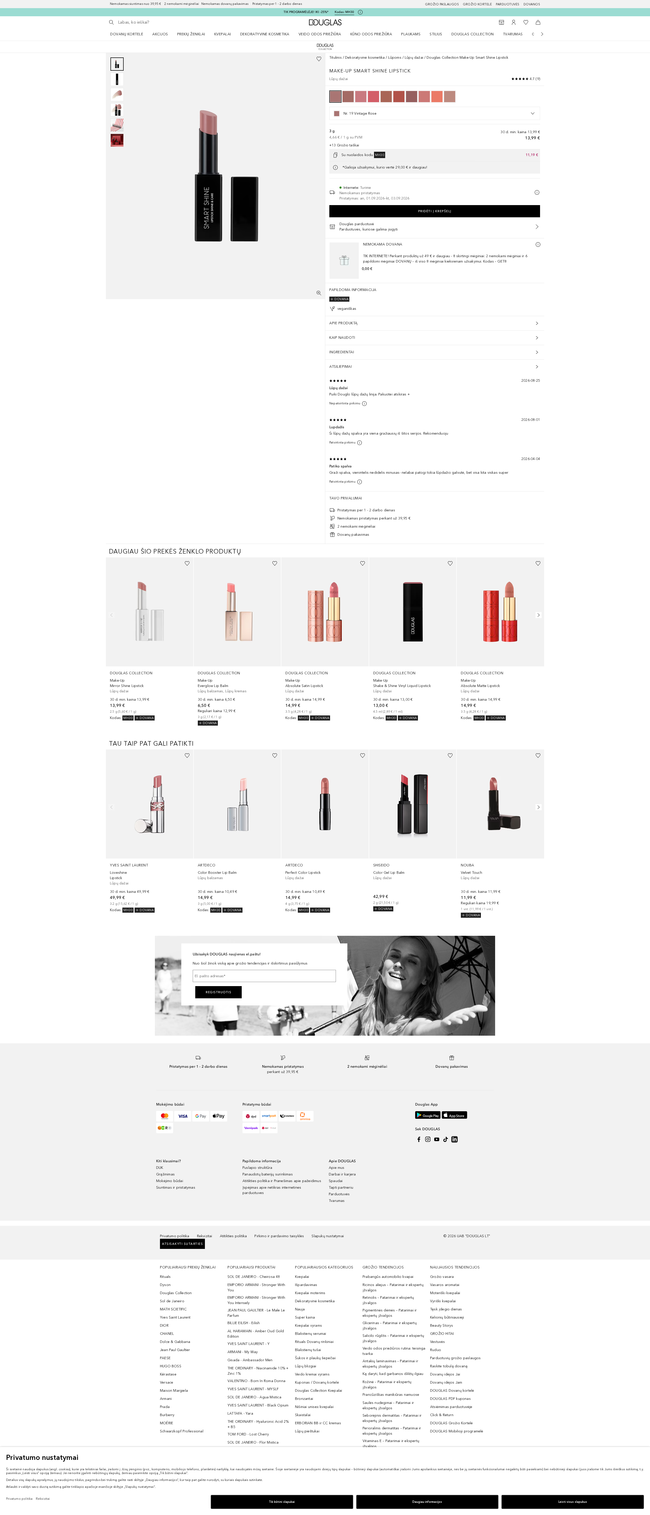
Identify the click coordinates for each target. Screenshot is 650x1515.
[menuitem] (130, 34)
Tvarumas (513, 34)
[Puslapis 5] (117, 125)
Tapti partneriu (341, 1187)
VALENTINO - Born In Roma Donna (256, 1381)
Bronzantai (304, 1399)
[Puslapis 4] (117, 109)
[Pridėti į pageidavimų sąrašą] (319, 59)
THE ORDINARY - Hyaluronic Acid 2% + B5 (258, 1424)
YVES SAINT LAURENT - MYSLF (253, 1389)
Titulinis (335, 57)
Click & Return (441, 1415)
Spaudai (336, 1181)
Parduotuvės (507, 4)
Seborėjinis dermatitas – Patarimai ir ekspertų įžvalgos (392, 1418)
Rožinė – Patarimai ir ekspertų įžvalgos (387, 1384)
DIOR (164, 1325)
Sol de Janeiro (172, 1301)
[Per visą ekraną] (319, 293)
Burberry (167, 1415)
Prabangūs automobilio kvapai (388, 1277)
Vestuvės (437, 1342)
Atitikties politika (233, 1236)
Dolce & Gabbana (175, 1342)
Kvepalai (222, 34)
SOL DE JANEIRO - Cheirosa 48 (254, 1277)
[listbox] (434, 113)
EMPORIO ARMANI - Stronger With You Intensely (256, 1300)
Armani (166, 1399)
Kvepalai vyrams (308, 1325)
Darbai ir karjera (342, 1174)
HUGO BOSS (170, 1366)
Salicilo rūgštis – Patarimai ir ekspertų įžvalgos (393, 1338)
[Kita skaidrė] (538, 34)
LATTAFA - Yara (240, 1413)
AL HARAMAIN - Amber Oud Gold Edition (256, 1334)
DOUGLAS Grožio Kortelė (451, 1423)
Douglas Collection (472, 34)
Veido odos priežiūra (320, 34)
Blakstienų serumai (310, 1334)
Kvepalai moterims (310, 1293)
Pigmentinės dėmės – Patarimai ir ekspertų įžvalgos (390, 1313)
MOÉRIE (166, 1423)
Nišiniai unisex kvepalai (314, 1407)
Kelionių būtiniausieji (447, 1317)
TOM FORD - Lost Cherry (248, 1434)
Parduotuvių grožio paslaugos (455, 1358)
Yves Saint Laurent (175, 1317)
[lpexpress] (287, 1116)
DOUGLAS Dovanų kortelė (452, 1390)
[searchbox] (155, 22)
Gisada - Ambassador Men (250, 1360)
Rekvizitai (204, 1236)
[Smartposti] (269, 1116)
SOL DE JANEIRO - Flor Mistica (253, 1442)
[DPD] (250, 1116)
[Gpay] (200, 1116)
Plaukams (410, 34)
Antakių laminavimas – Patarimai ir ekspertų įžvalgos (390, 1364)
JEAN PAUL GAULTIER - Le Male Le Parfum (256, 1313)
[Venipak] (250, 1128)
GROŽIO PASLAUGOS (442, 4)
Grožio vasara (442, 1277)
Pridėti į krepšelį (434, 211)
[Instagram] (428, 1139)
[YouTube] (437, 1139)
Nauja (300, 1309)
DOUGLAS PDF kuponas (450, 1399)
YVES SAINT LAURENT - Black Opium (258, 1405)
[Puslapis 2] (117, 79)
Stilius (436, 34)
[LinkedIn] (454, 1139)
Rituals (165, 1277)
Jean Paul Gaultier (175, 1350)
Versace (166, 1382)
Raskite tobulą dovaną (448, 1366)
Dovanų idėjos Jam (446, 1382)
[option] (335, 96)
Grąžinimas (165, 1174)
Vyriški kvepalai (443, 1301)
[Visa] (182, 1116)
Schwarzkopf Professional (181, 1431)
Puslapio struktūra (257, 1168)
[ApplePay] (218, 1116)
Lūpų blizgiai (305, 1366)
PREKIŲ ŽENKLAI (191, 34)
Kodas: (344, 12)
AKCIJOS (160, 34)
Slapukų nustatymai (328, 1236)
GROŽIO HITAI (442, 1334)
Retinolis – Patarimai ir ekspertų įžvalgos (388, 1300)
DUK (159, 1168)
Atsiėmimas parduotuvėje (451, 1407)
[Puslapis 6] (117, 140)
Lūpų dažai (414, 57)
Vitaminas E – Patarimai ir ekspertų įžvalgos (391, 1443)
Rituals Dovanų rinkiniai (314, 1342)
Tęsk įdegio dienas (446, 1309)
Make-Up (340, 71)
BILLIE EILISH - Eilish (244, 1323)
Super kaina (305, 1317)
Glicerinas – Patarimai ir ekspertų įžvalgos (390, 1325)
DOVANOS (532, 4)
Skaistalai (303, 1415)
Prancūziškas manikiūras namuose (391, 1394)
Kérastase (168, 1374)
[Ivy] (164, 1128)
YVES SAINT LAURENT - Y (249, 1344)
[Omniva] (305, 1116)
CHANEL (167, 1334)
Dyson (165, 1285)
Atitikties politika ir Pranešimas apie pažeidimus (281, 1181)
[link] (149, 639)
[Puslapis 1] (117, 64)
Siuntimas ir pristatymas (175, 1187)
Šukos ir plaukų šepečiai (315, 1358)
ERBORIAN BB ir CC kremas (318, 1423)
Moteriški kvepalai (445, 1293)
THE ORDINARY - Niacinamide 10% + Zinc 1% (258, 1371)
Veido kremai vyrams (312, 1374)
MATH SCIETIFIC (173, 1309)
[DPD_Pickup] (269, 1128)
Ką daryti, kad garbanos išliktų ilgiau (393, 1374)
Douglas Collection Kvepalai (318, 1390)
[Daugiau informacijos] (538, 244)
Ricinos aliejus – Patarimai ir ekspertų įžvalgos (393, 1287)
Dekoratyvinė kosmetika (264, 34)
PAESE (165, 1358)
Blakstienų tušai (308, 1350)
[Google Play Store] (428, 1115)
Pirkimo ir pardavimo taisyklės (279, 1236)
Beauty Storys (441, 1325)
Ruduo (435, 1350)
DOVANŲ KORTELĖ (126, 34)
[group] (117, 102)
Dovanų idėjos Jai (445, 1374)
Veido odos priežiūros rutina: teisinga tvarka (394, 1351)
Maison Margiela (174, 1390)
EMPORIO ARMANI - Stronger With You (256, 1287)
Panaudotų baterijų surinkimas (267, 1174)
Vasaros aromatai (444, 1285)
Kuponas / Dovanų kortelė (317, 1382)
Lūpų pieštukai (307, 1431)
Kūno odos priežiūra (371, 34)
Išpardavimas (306, 1285)
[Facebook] (419, 1139)
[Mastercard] (164, 1116)
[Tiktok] (445, 1139)
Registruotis (218, 992)
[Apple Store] (454, 1115)
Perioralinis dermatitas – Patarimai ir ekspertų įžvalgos (392, 1431)
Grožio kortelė (477, 4)
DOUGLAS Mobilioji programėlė (456, 1431)
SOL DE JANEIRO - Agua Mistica (254, 1397)
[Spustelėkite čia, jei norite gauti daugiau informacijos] (360, 12)
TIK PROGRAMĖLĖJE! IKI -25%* (306, 12)
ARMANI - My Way (243, 1352)
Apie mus (337, 1168)
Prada (165, 1407)
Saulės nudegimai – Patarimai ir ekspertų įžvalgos (388, 1405)
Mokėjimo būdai (169, 1181)
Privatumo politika (174, 1236)
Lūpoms (394, 57)
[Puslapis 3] (117, 94)
